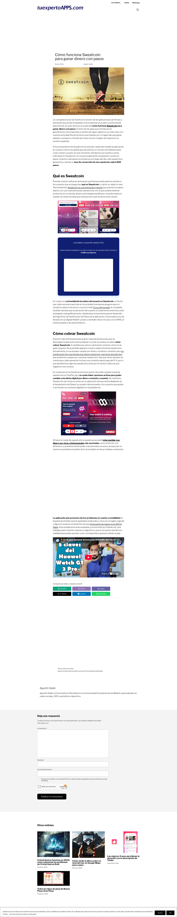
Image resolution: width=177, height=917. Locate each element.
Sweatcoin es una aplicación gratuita (85, 187)
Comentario (42, 728)
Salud (92, 671)
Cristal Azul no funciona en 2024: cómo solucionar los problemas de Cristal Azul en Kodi (53, 862)
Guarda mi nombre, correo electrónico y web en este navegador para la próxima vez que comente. (74, 780)
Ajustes (160, 913)
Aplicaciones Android (66, 671)
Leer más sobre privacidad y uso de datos (22, 914)
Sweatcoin (112, 126)
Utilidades (99, 671)
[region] (88, 912)
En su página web (101, 307)
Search (138, 10)
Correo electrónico (45, 769)
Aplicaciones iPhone (82, 671)
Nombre (40, 760)
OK (170, 913)
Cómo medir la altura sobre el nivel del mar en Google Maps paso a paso (86, 863)
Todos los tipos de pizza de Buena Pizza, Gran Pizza (53, 890)
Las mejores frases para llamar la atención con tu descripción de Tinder (123, 858)
